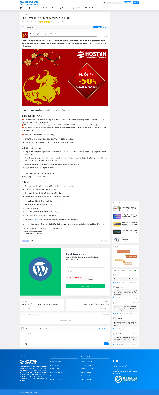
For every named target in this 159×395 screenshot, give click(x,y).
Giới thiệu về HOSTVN (86, 361)
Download (85, 286)
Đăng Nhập (127, 2)
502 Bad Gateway (132, 257)
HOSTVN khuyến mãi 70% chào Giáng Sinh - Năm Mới (39, 304)
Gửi (106, 343)
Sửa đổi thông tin (103, 329)
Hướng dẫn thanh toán (87, 365)
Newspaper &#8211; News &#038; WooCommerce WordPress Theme (136, 282)
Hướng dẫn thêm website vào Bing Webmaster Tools (132, 298)
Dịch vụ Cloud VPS (55, 368)
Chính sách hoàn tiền (86, 379)
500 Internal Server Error (124, 251)
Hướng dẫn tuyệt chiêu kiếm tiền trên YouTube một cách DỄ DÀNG (135, 329)
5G (125, 262)
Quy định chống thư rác (87, 375)
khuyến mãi (37, 220)
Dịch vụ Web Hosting (55, 361)
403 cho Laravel (126, 262)
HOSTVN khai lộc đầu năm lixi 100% (96, 304)
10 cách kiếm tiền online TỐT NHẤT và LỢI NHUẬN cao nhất (134, 313)
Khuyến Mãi (25, 14)
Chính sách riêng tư (86, 372)
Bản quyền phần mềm (56, 379)
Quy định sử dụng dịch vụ (87, 368)
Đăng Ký (136, 2)
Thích (33, 241)
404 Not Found (119, 259)
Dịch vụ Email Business (56, 372)
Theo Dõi (98, 27)
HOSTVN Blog (33, 392)
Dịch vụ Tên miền (54, 365)
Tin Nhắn (104, 27)
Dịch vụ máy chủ (54, 375)
